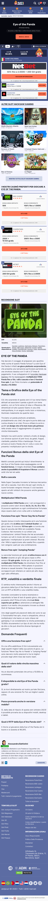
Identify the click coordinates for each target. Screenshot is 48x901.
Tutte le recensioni (32, 801)
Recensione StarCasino (33, 798)
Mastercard (5, 792)
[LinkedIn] (6, 762)
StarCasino (28, 346)
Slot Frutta (5, 831)
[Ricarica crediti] (7, 46)
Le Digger (28, 172)
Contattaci (29, 846)
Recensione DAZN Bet (33, 794)
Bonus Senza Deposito (17, 12)
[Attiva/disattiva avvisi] (35, 3)
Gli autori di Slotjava (32, 813)
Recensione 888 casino (33, 784)
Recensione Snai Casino (34, 791)
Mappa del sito (30, 827)
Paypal (3, 782)
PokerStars (41, 346)
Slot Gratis (4, 12)
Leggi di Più (41, 762)
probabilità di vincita (21, 898)
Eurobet (34, 347)
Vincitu (24, 351)
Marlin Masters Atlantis (9, 126)
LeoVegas (21, 346)
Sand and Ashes (31, 126)
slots (10, 16)
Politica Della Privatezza (34, 839)
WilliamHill (28, 347)
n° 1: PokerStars (42, 12)
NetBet (40, 347)
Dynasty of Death (7, 149)
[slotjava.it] (19, 3)
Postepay (4, 785)
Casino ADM (30, 12)
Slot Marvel (5, 834)
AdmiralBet (30, 351)
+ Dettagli (24, 218)
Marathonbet (42, 349)
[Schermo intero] (3, 46)
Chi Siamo (29, 810)
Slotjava (4, 16)
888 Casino (20, 347)
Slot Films (4, 824)
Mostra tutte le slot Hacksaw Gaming (24, 179)
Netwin (14, 347)
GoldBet (14, 349)
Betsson (34, 346)
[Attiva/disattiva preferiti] (44, 3)
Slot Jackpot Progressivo (10, 810)
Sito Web (42, 85)
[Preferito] (18, 46)
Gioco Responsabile (32, 836)
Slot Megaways (7, 813)
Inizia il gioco (24, 37)
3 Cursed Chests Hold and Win (36, 149)
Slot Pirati (4, 827)
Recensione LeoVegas (33, 787)
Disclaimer (29, 843)
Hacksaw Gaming (24, 27)
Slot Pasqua (5, 838)
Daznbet (14, 346)
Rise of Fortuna (6, 172)
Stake (35, 349)
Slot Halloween (6, 817)
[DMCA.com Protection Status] (24, 872)
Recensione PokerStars (33, 780)
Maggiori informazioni (24, 76)
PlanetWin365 (22, 349)
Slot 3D (4, 820)
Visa (2, 789)
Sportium (30, 349)
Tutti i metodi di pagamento (11, 796)
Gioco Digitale (16, 351)
